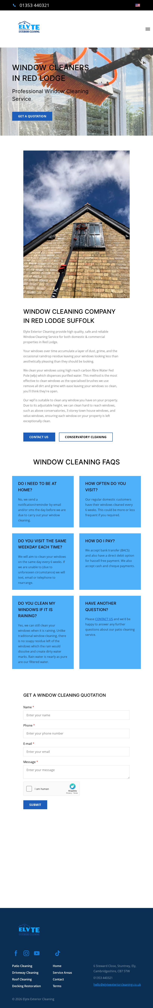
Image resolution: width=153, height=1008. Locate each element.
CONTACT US (39, 437)
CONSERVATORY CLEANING (86, 437)
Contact (58, 979)
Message (29, 762)
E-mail (27, 744)
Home (57, 966)
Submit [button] (35, 805)
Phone (27, 725)
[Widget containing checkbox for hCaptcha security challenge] (51, 789)
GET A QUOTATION (32, 116)
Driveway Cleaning (25, 973)
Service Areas (62, 973)
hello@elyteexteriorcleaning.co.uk (117, 984)
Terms (57, 986)
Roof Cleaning (22, 979)
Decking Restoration (26, 986)
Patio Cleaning (22, 966)
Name (27, 707)
